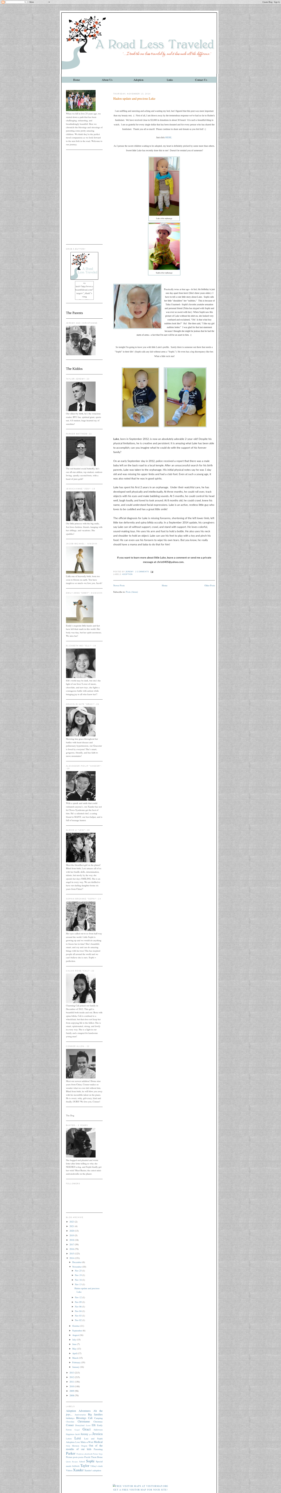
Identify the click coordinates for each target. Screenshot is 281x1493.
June (74, 1344)
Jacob (77, 1434)
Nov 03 (78, 1315)
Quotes (68, 1461)
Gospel (77, 1430)
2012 (72, 1377)
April (75, 1353)
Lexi (77, 1438)
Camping (98, 1418)
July (74, 1339)
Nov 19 (78, 1275)
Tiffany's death (96, 1466)
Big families (95, 1414)
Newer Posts (119, 585)
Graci (87, 1429)
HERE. (168, 137)
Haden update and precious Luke (134, 98)
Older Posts (209, 585)
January (76, 1366)
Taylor (84, 1465)
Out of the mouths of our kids (84, 1447)
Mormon (75, 1445)
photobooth (88, 1454)
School (82, 1461)
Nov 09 (78, 1302)
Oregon (84, 1445)
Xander (78, 1469)
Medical (98, 1442)
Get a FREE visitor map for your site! (140, 1489)
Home (76, 80)
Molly (68, 1446)
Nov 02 (78, 1320)
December (77, 1262)
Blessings (81, 1418)
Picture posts (72, 1457)
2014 (72, 1258)
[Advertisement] (84, 197)
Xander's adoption (92, 1470)
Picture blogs (98, 1454)
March (75, 1357)
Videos (69, 1470)
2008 (72, 1395)
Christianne (84, 1421)
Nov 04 (78, 1311)
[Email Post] (151, 572)
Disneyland (79, 1425)
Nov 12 (78, 1297)
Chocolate (70, 1421)
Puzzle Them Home (93, 1457)
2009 (72, 1390)
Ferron (69, 1429)
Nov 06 (78, 1306)
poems (81, 1457)
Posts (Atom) (132, 591)
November (77, 1266)
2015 (72, 1253)
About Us (107, 80)
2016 (72, 1249)
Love (77, 1442)
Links (170, 80)
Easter (88, 1425)
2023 (72, 1221)
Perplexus (80, 1454)
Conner (70, 1425)
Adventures (85, 1410)
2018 (72, 1239)
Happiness (70, 1434)
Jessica (97, 1433)
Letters (69, 1438)
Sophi (90, 1461)
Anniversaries (80, 1414)
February (76, 1362)
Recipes (75, 1461)
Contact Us (201, 80)
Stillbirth (75, 1466)
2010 (72, 1386)
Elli (94, 1425)
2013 (72, 1372)
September (77, 1330)
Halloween (98, 1429)
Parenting (98, 1449)
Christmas (98, 1421)
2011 (72, 1381)
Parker (70, 1453)
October (76, 1325)
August (75, 1335)
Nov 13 (78, 1284)
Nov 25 (78, 1270)
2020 (72, 1230)
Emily (100, 1425)
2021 (72, 1226)
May (74, 1348)
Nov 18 (78, 1279)
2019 (72, 1235)
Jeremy (129, 572)
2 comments (142, 572)
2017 (72, 1244)
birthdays (70, 1418)
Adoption (138, 80)
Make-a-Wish (87, 1442)
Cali (90, 1418)
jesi (90, 1434)
